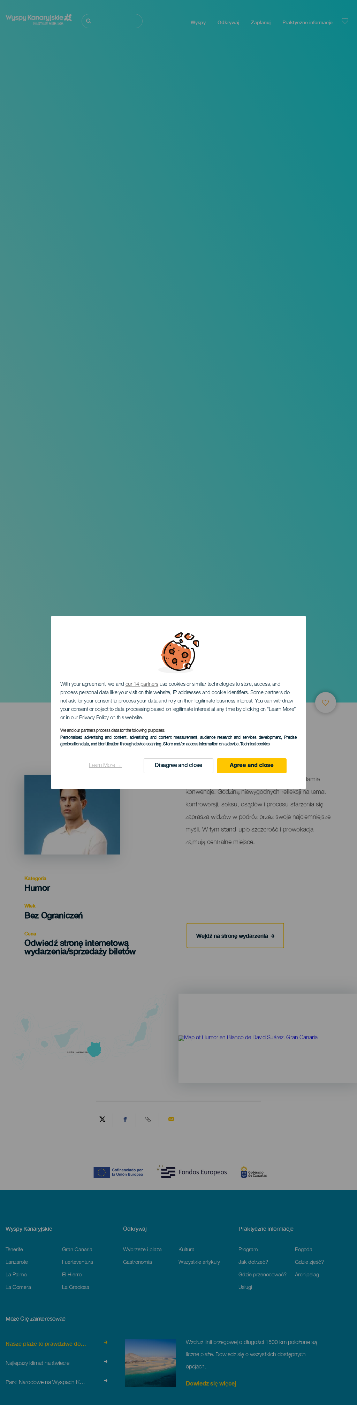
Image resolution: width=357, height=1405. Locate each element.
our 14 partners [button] (142, 684)
